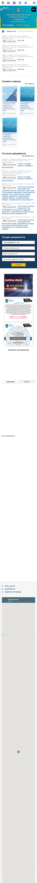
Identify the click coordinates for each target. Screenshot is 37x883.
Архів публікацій (27, 440)
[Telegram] (20, 3)
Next (29, 378)
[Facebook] (8, 3)
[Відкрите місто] (20, 364)
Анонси (26, 381)
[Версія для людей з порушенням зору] (25, 3)
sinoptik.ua (25, 545)
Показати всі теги (9, 525)
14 (23, 458)
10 (4, 458)
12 (14, 458)
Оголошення (10, 381)
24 (4, 464)
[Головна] (3, 3)
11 (9, 458)
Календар (10, 440)
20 (18, 461)
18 (9, 461)
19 (14, 461)
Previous (8, 378)
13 (18, 458)
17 (4, 461)
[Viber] (14, 3)
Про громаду (8, 25)
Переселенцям (22, 25)
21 (23, 461)
